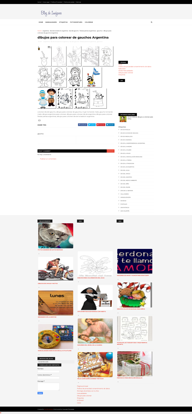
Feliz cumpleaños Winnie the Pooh (90, 378)
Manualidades (51, 22)
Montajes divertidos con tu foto (88, 391)
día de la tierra (126, 160)
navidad (123, 200)
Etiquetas (63, 22)
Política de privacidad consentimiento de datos (134, 66)
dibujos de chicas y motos (48, 283)
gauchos (99, 31)
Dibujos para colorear (125, 73)
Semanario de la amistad (47, 317)
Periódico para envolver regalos (129, 378)
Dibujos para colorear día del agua (90, 278)
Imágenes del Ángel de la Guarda (89, 345)
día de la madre (126, 146)
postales (123, 204)
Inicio (120, 64)
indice (79, 403)
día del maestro (126, 177)
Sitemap (78, 2)
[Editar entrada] (39, 120)
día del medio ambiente (128, 180)
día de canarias (126, 140)
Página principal (82, 386)
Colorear (89, 22)
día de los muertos (127, 167)
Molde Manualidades (125, 71)
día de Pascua (125, 129)
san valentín (124, 211)
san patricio (124, 207)
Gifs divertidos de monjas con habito (91, 311)
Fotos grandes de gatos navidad (50, 250)
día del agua (125, 170)
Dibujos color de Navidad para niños (131, 309)
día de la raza (125, 153)
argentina (46, 31)
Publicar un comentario (48, 159)
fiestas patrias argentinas (88, 31)
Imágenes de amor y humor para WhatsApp (133, 275)
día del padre (125, 187)
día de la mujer (125, 150)
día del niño (124, 184)
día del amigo (125, 173)
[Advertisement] (136, 44)
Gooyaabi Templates (68, 409)
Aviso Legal (46, 2)
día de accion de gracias (129, 133)
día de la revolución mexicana (131, 156)
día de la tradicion (127, 163)
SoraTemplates (48, 409)
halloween (122, 69)
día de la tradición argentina (59, 31)
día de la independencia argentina (132, 143)
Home (39, 2)
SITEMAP (80, 400)
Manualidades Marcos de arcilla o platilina (54, 350)
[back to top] (0, 413)
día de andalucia (126, 136)
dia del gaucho (74, 31)
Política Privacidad (56, 2)
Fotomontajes (76, 22)
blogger (111, 151)
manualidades (125, 197)
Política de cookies (69, 2)
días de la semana (126, 190)
